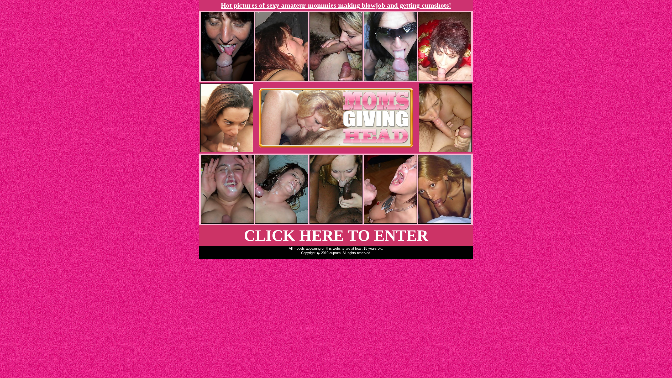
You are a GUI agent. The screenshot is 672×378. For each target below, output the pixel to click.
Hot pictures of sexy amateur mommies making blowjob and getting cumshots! (336, 5)
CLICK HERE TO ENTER (336, 236)
